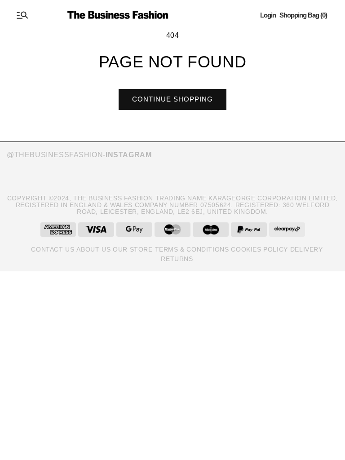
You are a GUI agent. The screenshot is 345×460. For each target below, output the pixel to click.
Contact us (52, 249)
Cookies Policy (259, 249)
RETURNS (177, 258)
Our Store (132, 249)
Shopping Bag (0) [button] (303, 15)
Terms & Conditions (192, 249)
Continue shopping (172, 99)
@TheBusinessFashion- (79, 155)
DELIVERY (306, 249)
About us (93, 249)
